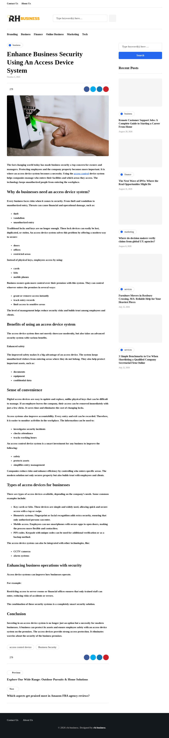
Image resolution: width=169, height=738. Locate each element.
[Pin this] (106, 89)
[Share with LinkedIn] (99, 89)
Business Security (47, 647)
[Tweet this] (93, 89)
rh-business (99, 727)
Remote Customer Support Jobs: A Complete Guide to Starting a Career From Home (139, 123)
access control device (21, 647)
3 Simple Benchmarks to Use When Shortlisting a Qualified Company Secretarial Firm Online (138, 359)
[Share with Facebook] (86, 89)
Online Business (55, 34)
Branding (12, 34)
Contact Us (12, 3)
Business (26, 34)
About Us (26, 3)
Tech (85, 34)
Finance (38, 34)
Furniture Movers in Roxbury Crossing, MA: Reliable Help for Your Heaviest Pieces (140, 299)
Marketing (73, 34)
